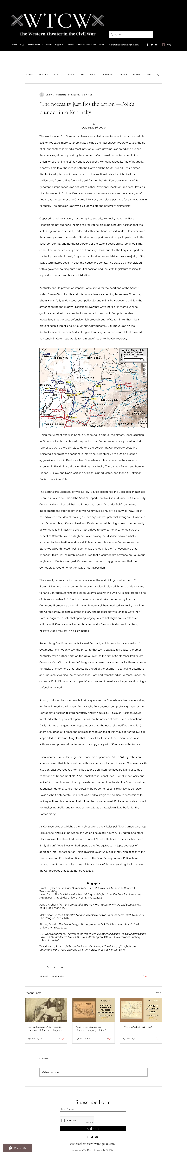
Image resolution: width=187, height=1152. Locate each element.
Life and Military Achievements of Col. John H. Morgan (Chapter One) (45, 1028)
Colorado (123, 74)
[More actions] (146, 94)
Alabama (43, 74)
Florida (136, 74)
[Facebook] (147, 44)
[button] (158, 75)
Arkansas (57, 74)
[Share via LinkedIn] (55, 967)
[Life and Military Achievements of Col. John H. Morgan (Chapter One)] (46, 1010)
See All (158, 992)
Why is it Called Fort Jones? (137, 1026)
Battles (71, 74)
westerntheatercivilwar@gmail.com (124, 44)
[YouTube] (156, 44)
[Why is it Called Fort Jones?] (141, 1010)
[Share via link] (62, 967)
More (148, 74)
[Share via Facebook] (40, 967)
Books (93, 74)
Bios (82, 74)
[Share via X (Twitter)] (48, 967)
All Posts (29, 74)
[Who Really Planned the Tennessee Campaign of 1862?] (93, 1010)
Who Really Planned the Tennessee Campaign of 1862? (91, 1028)
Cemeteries (107, 74)
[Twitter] (151, 44)
